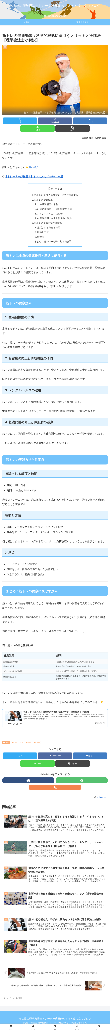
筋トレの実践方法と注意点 (48, 223)
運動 (7, 742)
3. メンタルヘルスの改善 (50, 213)
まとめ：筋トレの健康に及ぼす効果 (52, 241)
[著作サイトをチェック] (28, 780)
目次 (50, 188)
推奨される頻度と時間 (48, 227)
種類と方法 (43, 232)
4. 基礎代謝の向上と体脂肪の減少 (54, 218)
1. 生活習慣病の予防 (47, 204)
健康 (30, 742)
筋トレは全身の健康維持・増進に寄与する (56, 195)
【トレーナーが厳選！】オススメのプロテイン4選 (34, 176)
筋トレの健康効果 (43, 199)
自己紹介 (34, 167)
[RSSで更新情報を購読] (55, 787)
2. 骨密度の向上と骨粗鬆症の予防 (54, 209)
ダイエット (19, 742)
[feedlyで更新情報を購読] (82, 780)
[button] (72, 128)
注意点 (40, 237)
